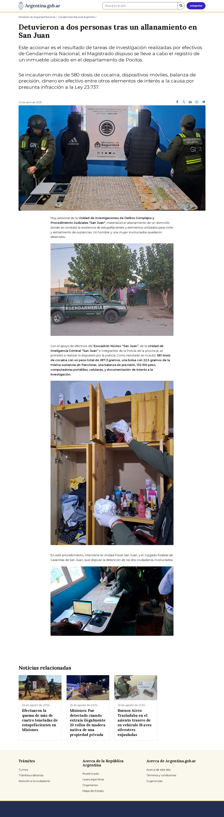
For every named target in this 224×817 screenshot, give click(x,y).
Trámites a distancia (31, 775)
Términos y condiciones (161, 775)
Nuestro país (90, 773)
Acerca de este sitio (158, 769)
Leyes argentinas (93, 779)
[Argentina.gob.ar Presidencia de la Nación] (39, 6)
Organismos (90, 785)
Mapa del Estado (93, 791)
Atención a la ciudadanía (34, 781)
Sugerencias (154, 781)
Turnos (23, 769)
